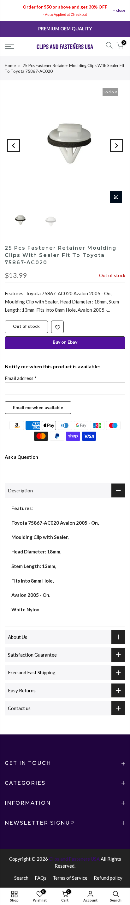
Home (10, 65)
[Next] (116, 145)
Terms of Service (70, 878)
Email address (21, 378)
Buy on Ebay (65, 341)
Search (21, 878)
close (120, 10)
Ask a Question (21, 456)
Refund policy (108, 878)
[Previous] (13, 145)
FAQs (40, 878)
